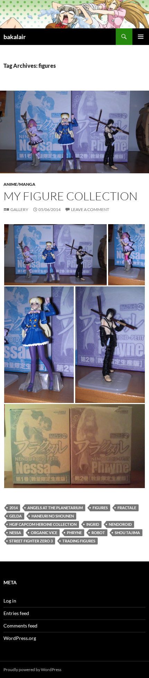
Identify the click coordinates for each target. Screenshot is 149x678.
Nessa (15, 532)
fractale (126, 507)
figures (100, 507)
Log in (9, 601)
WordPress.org (19, 638)
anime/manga (19, 184)
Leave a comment (90, 209)
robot (98, 532)
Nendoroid (120, 524)
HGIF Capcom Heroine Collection (43, 524)
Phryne (74, 532)
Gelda (15, 516)
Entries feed (16, 613)
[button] (55, 254)
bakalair (14, 36)
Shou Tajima (127, 532)
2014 (13, 507)
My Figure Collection (70, 196)
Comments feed (20, 626)
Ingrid (92, 524)
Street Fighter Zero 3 (31, 541)
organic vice (44, 532)
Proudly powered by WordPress (32, 669)
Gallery (19, 209)
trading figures (78, 541)
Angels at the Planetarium (55, 507)
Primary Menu (140, 36)
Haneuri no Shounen (53, 516)
